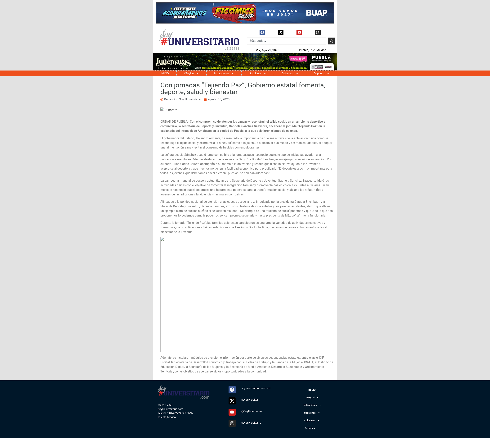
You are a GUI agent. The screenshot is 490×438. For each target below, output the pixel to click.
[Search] (331, 41)
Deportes (319, 73)
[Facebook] (262, 32)
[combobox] (286, 41)
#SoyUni (189, 73)
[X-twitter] (280, 32)
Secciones (255, 73)
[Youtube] (299, 32)
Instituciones (221, 73)
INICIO (165, 73)
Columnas (288, 73)
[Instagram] (318, 32)
